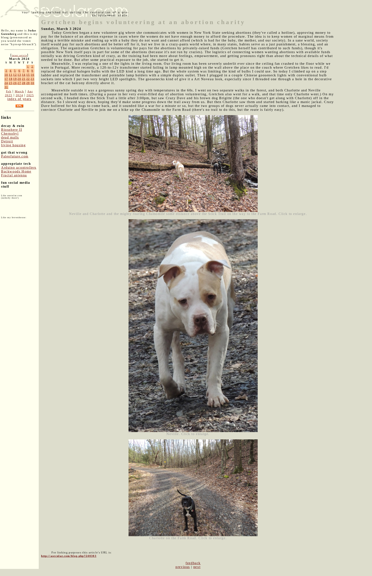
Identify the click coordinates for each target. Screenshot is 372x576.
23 (32, 78)
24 (6, 83)
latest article (19, 55)
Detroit (7, 141)
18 (10, 78)
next (196, 567)
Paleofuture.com (14, 156)
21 (24, 78)
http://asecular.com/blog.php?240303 (68, 555)
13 (19, 74)
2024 (19, 95)
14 (24, 74)
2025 (30, 95)
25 (10, 83)
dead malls (10, 137)
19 (15, 78)
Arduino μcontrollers (18, 167)
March (19, 91)
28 (24, 83)
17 (6, 78)
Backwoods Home (16, 171)
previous (182, 567)
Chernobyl (10, 133)
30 (32, 83)
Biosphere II (11, 129)
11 (10, 74)
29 (28, 83)
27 (19, 83)
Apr (30, 91)
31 (6, 87)
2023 (8, 95)
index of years (19, 99)
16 (32, 74)
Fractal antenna (14, 175)
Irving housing (13, 145)
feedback (193, 563)
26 (15, 83)
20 (19, 78)
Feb (8, 91)
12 (15, 74)
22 (28, 78)
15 (28, 74)
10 (6, 74)
